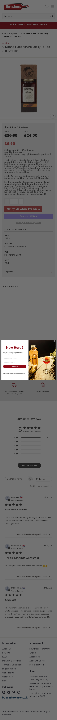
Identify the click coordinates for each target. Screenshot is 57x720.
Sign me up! (15, 366)
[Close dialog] (54, 341)
